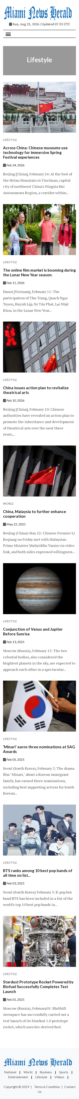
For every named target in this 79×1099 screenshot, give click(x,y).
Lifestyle (10, 140)
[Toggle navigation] (8, 34)
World (8, 503)
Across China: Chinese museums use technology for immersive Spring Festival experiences (35, 152)
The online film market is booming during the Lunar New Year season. (39, 272)
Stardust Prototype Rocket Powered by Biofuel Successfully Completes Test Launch (38, 987)
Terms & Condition (47, 1087)
